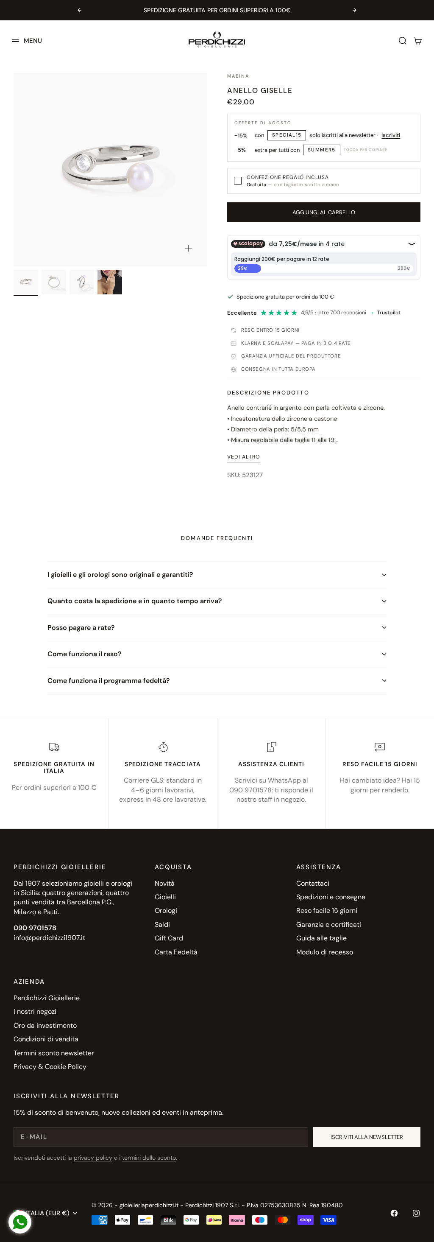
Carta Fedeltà (176, 952)
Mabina (238, 76)
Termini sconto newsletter (54, 1053)
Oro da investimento (45, 1025)
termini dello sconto (149, 1157)
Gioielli (165, 896)
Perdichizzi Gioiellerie (47, 997)
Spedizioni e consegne (330, 896)
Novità (165, 883)
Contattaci (312, 883)
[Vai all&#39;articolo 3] (82, 282)
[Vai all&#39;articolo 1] (26, 282)
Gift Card (169, 938)
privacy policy (93, 1157)
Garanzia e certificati (328, 924)
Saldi (162, 924)
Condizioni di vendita (46, 1039)
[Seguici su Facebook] (394, 1213)
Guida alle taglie (321, 938)
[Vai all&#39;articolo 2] (54, 282)
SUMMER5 (322, 150)
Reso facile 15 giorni (326, 910)
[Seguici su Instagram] (416, 1213)
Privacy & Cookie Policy (50, 1066)
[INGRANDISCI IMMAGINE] (188, 248)
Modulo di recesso (324, 952)
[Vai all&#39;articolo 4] (109, 282)
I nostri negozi (35, 1011)
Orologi (166, 910)
